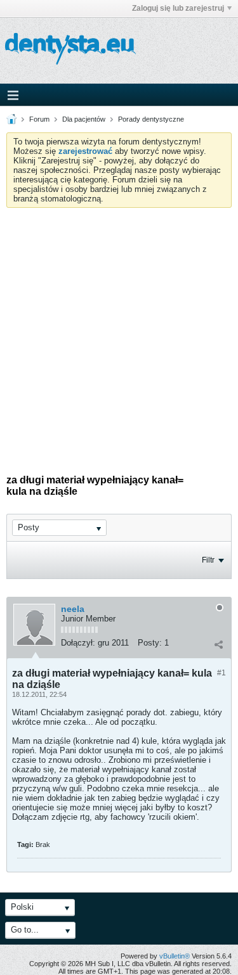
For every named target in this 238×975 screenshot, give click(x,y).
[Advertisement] (119, 333)
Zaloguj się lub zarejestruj (178, 8)
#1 (221, 672)
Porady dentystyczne (151, 119)
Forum (39, 119)
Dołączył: (78, 642)
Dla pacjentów (83, 119)
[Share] (218, 644)
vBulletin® (174, 956)
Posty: (150, 642)
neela (72, 609)
